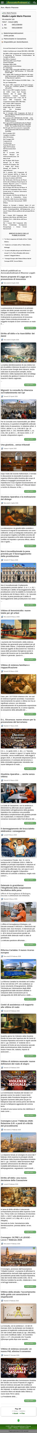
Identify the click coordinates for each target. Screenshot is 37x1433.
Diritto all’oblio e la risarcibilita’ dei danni (18, 334)
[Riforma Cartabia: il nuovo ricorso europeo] (18, 979)
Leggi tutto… (30, 328)
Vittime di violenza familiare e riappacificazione (15, 666)
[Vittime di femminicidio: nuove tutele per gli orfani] (18, 639)
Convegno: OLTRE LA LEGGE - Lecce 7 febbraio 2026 (16, 1238)
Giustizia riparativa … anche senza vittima (18, 775)
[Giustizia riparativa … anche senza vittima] (18, 803)
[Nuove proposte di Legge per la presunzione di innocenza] (18, 306)
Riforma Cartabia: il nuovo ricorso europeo (17, 951)
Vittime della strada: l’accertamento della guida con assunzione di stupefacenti (18, 1294)
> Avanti (15, 1413)
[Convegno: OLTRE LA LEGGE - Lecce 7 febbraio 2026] (18, 1266)
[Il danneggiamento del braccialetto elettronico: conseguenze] (18, 858)
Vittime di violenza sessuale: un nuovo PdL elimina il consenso (16, 1350)
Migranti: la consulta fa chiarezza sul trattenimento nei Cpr (17, 391)
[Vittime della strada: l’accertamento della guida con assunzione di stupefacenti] (18, 1323)
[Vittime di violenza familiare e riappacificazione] (18, 694)
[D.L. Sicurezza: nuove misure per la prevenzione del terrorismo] (18, 748)
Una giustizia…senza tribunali (15, 445)
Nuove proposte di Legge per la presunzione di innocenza (16, 278)
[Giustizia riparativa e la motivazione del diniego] (18, 526)
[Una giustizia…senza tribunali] (18, 471)
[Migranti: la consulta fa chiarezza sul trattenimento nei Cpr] (18, 419)
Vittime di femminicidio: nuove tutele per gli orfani (16, 611)
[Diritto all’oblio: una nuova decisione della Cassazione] (18, 1207)
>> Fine (22, 1413)
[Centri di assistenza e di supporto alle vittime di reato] (18, 1034)
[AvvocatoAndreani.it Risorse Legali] (18, 4)
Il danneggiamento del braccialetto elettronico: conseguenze (17, 829)
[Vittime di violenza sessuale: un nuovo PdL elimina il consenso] (18, 1378)
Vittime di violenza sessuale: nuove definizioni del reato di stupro (18, 1062)
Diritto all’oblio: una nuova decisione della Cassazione (14, 1179)
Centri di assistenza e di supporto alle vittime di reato (17, 1006)
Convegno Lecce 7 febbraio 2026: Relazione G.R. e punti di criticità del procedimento (17, 1123)
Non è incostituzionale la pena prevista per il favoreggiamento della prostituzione (16, 553)
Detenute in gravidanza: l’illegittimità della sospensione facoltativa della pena (16, 887)
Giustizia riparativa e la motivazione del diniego (18, 498)
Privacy (16, 1427)
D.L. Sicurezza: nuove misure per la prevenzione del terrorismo (18, 720)
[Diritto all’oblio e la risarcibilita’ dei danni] (18, 362)
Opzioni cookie (24, 1427)
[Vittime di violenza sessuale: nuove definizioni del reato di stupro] (18, 1090)
